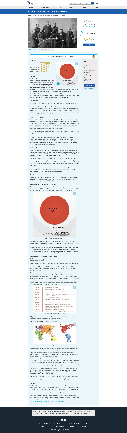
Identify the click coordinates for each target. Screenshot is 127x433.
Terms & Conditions (59, 426)
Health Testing (69, 424)
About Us (85, 424)
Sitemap (84, 426)
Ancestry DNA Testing (45, 424)
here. (88, 413)
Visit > (89, 44)
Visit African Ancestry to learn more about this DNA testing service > (47, 401)
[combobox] (81, 3)
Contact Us (73, 426)
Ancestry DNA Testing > (89, 26)
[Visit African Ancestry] (52, 32)
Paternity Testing (58, 424)
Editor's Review (33, 49)
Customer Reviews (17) (46, 49)
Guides (78, 424)
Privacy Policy (44, 426)
